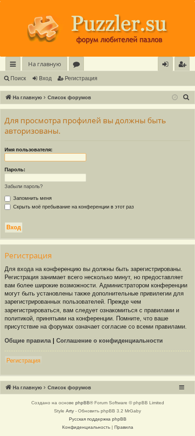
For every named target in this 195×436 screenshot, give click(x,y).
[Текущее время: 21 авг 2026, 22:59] (175, 97)
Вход (45, 78)
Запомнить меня (32, 198)
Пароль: (15, 169)
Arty (70, 410)
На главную (44, 64)
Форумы (78, 65)
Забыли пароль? (24, 186)
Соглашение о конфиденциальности (109, 340)
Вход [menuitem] (167, 65)
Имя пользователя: (29, 149)
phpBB (82, 402)
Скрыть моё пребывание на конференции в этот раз (73, 206)
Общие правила (28, 340)
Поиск (18, 78)
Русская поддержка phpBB (98, 419)
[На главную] (97, 29)
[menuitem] (182, 64)
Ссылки (15, 65)
